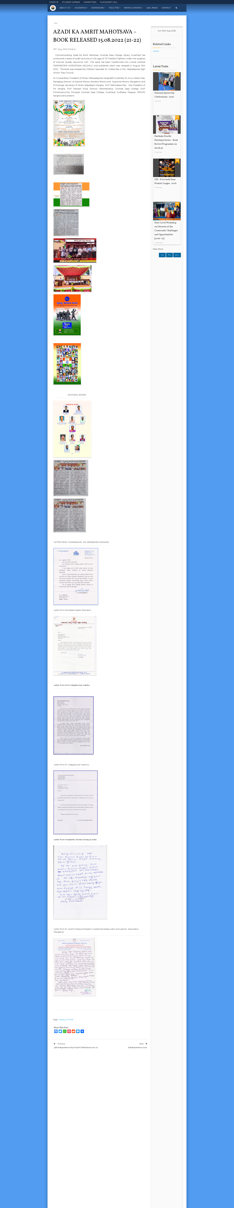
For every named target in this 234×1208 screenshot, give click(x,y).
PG (169, 255)
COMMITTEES (90, 2)
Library (62, 1019)
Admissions (97, 8)
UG (162, 255)
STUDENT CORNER (71, 2)
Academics (80, 8)
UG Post (69, 1019)
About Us (64, 8)
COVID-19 (53, 2)
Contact (166, 8)
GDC (56, 23)
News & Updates (132, 8)
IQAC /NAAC (152, 8)
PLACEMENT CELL (108, 2)
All (177, 255)
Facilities (114, 8)
